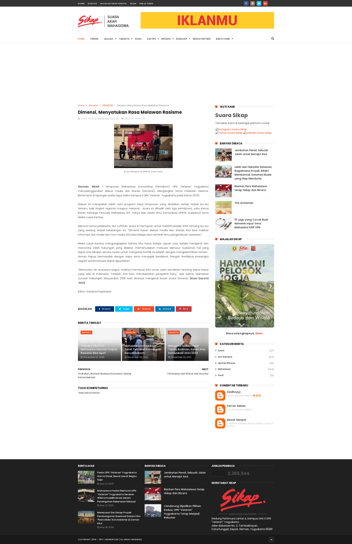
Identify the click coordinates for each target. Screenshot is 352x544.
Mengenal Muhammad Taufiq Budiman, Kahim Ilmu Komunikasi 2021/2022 (186, 349)
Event (221, 350)
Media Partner (202, 38)
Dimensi (93, 105)
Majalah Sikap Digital (113, 3)
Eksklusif (181, 38)
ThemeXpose (111, 539)
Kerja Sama (146, 3)
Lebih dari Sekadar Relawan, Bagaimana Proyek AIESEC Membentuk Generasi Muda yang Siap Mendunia (253, 172)
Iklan (133, 3)
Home (81, 3)
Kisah (138, 38)
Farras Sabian (236, 405)
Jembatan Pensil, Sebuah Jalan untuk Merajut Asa (251, 152)
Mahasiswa (224, 369)
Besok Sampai (236, 419)
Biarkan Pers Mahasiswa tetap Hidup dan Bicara (250, 188)
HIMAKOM (108, 105)
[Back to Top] (271, 539)
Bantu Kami (223, 38)
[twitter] (259, 3)
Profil (220, 375)
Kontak (92, 3)
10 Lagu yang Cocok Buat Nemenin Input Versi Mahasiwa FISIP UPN (251, 223)
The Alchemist (243, 203)
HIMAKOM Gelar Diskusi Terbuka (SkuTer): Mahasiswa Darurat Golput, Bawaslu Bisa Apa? (99, 347)
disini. (259, 333)
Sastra (151, 38)
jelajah (108, 38)
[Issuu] (272, 2)
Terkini (94, 38)
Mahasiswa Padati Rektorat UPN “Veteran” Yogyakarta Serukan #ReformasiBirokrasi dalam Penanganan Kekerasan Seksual (116, 496)
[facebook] (246, 3)
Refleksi (166, 38)
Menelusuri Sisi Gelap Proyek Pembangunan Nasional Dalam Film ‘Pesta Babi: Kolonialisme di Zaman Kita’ (118, 518)
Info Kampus (225, 356)
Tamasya (124, 38)
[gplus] (265, 3)
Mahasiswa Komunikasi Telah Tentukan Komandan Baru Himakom (143, 349)
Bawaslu (86, 332)
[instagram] (252, 3)
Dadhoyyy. (234, 392)
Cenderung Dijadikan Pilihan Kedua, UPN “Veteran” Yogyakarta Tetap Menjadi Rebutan (182, 511)
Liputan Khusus (226, 363)
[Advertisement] (176, 76)
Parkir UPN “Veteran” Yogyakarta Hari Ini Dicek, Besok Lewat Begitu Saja (117, 476)
